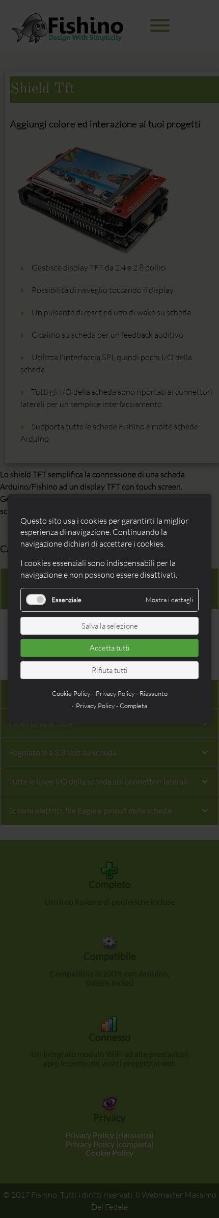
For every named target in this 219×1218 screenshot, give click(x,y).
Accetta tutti (110, 648)
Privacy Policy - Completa (111, 705)
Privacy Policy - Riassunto (132, 693)
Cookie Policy (71, 693)
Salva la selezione (109, 626)
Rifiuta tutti (110, 670)
